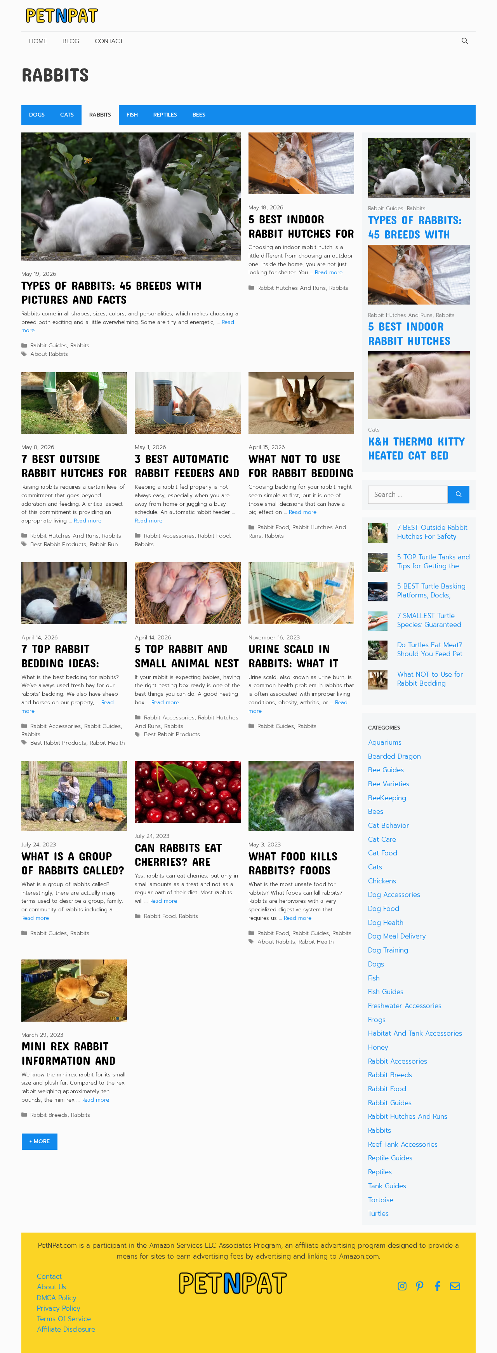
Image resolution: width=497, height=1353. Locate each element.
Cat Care (382, 839)
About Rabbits (49, 354)
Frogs (377, 1020)
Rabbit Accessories (169, 535)
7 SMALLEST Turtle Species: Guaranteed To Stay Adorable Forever (429, 629)
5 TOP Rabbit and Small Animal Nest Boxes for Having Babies (187, 670)
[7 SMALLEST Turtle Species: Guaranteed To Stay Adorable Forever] (378, 625)
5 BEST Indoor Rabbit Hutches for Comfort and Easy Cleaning (301, 240)
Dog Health (385, 923)
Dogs (37, 115)
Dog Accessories (394, 895)
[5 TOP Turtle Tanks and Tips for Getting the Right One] (378, 567)
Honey (378, 1047)
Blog (71, 41)
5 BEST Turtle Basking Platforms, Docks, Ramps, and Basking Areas (431, 599)
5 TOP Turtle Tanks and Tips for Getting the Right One (433, 566)
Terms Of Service (64, 1319)
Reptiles (165, 115)
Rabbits (100, 115)
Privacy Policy (58, 1308)
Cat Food (382, 853)
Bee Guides (386, 770)
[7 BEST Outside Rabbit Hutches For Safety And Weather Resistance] (378, 537)
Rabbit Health (107, 742)
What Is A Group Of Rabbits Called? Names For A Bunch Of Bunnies (72, 877)
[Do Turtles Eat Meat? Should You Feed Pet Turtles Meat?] (378, 655)
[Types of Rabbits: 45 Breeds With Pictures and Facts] (419, 192)
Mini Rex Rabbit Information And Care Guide (68, 1060)
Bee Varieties (388, 784)
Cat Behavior (388, 825)
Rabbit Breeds (49, 1115)
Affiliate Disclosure (66, 1329)
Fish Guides (385, 992)
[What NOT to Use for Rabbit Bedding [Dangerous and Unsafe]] (378, 684)
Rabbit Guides (48, 345)
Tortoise (380, 1200)
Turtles (378, 1213)
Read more (328, 272)
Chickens (382, 881)
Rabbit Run (104, 544)
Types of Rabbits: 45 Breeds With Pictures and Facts (111, 292)
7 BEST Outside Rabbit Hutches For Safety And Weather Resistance (432, 540)
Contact (109, 41)
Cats (67, 115)
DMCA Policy (56, 1298)
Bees (199, 115)
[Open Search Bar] (465, 41)
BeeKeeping (387, 798)
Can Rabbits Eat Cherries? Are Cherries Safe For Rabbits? (183, 869)
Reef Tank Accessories (403, 1144)
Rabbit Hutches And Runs (291, 288)
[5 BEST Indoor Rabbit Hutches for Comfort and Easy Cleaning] (419, 299)
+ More (40, 1141)
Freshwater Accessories (404, 1006)
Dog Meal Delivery (397, 936)
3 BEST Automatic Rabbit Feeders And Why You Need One (187, 473)
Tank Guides (387, 1186)
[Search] (459, 495)
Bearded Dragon (394, 756)
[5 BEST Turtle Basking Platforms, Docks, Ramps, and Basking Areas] (378, 596)
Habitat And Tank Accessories (415, 1033)
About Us (51, 1287)
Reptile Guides (390, 1158)
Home (38, 41)
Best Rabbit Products (58, 544)
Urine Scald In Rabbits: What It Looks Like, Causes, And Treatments (301, 670)
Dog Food (383, 909)
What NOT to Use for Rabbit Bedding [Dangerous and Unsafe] (300, 480)
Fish (132, 115)
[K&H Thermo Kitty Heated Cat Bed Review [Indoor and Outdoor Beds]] (419, 414)
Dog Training (388, 950)
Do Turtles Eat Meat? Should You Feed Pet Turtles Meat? (429, 654)
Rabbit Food (213, 535)
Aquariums (384, 742)
